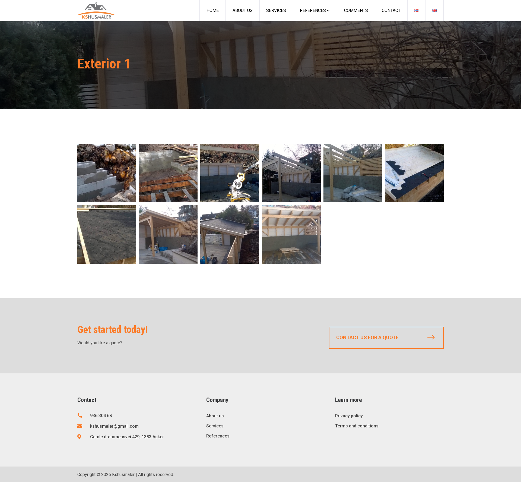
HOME (213, 10)
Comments (356, 10)
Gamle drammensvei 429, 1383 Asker (127, 436)
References (313, 10)
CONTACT (391, 10)
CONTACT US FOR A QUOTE (367, 337)
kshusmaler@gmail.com (114, 426)
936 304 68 (101, 415)
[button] (106, 173)
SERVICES (276, 10)
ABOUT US (243, 10)
